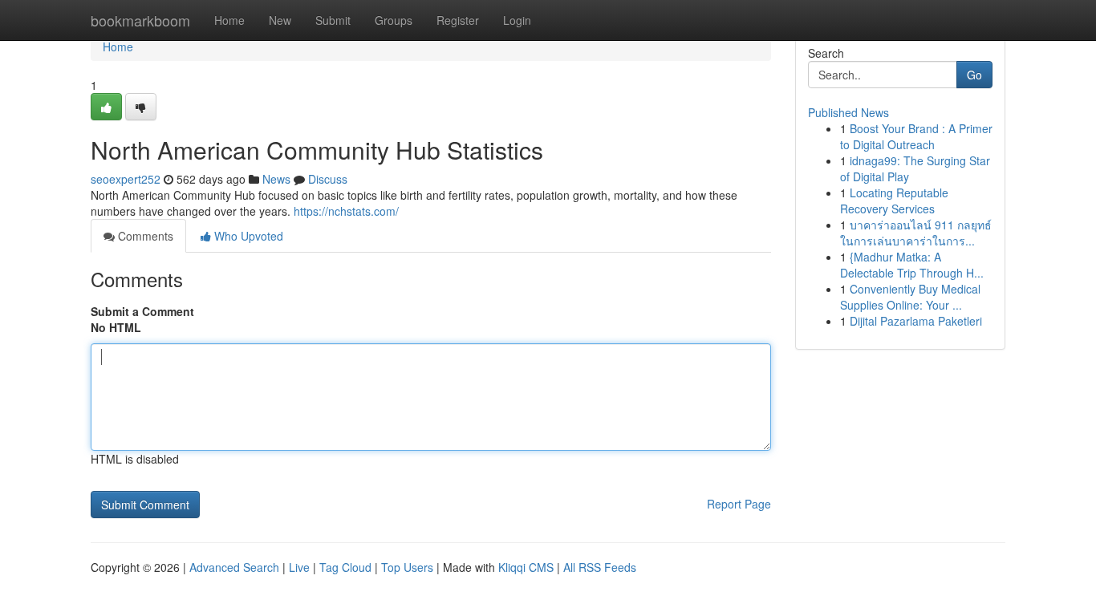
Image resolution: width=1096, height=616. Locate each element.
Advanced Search (234, 567)
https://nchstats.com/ (346, 211)
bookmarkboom (140, 20)
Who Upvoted (247, 236)
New (280, 20)
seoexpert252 (125, 179)
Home (229, 20)
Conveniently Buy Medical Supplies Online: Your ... (910, 297)
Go (974, 75)
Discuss (327, 179)
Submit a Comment (142, 311)
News (276, 179)
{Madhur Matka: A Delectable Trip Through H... (912, 265)
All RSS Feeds (599, 567)
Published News (848, 112)
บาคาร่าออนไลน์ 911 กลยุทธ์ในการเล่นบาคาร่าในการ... (916, 233)
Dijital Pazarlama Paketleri (916, 321)
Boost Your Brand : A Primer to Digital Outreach (916, 136)
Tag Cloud (345, 567)
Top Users (407, 567)
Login (517, 20)
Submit (333, 20)
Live (299, 567)
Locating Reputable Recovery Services (894, 200)
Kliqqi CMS (526, 567)
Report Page (739, 504)
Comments (144, 236)
